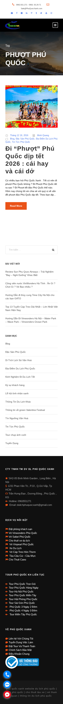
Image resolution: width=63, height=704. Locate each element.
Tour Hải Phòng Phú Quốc (23, 599)
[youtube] (46, 13)
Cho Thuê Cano (17, 559)
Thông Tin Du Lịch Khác (18, 401)
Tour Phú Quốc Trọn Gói (22, 583)
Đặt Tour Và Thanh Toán (22, 646)
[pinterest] (31, 13)
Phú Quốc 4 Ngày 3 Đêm (23, 610)
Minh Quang (43, 135)
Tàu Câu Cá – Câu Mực (22, 555)
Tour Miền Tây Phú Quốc (23, 614)
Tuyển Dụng (11, 443)
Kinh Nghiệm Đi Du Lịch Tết (20, 376)
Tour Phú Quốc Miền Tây (22, 595)
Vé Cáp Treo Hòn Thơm (22, 551)
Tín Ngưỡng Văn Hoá (16, 418)
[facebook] (16, 13)
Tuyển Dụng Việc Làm (21, 642)
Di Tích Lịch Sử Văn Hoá (18, 360)
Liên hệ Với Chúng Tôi (21, 638)
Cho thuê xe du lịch (19, 540)
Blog (12, 138)
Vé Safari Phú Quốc (20, 536)
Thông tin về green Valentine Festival (25, 410)
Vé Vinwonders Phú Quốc (23, 533)
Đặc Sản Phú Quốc (25, 138)
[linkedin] (26, 13)
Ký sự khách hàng (15, 385)
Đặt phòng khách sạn (20, 529)
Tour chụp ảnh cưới (15, 435)
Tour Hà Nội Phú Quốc (21, 591)
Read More (16, 205)
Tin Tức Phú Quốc (21, 142)
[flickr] (21, 13)
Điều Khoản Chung (19, 653)
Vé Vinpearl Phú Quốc (21, 544)
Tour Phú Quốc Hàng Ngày (23, 587)
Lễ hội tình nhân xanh (17, 393)
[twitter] (41, 13)
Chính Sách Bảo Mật (20, 649)
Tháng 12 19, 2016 (19, 135)
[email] (12, 13)
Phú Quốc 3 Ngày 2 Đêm (23, 606)
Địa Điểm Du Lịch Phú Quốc (20, 368)
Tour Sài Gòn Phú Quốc (22, 602)
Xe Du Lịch (15, 548)
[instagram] (51, 13)
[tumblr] (36, 13)
